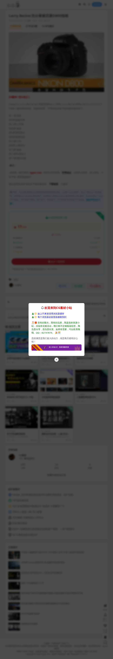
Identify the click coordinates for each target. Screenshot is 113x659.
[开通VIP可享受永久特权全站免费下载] (56, 346)
